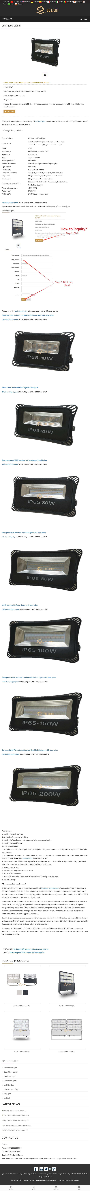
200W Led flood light (21, 1051)
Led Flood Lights (10, 1076)
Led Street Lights (10, 1081)
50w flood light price (10, 537)
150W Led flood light (66, 1006)
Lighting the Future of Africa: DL (15, 1110)
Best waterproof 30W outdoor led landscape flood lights (24, 460)
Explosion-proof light (11, 1089)
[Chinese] (14, 1)
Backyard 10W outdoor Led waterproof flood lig (30, 949)
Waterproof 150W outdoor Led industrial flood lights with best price (29, 677)
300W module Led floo (66, 1051)
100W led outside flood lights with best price (20, 605)
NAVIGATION (7, 19)
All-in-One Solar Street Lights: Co (15, 1130)
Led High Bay (9, 1085)
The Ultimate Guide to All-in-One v (16, 1115)
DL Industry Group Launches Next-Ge (17, 1125)
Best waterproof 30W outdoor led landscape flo (26, 953)
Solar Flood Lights (10, 1072)
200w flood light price (10, 754)
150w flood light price (10, 682)
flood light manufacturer (50, 888)
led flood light (40, 121)
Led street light (21, 311)
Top (78, 1189)
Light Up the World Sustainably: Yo (16, 1120)
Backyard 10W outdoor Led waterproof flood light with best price (28, 315)
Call (33, 1189)
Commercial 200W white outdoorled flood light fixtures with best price (30, 750)
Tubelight (7, 1094)
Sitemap (76, 1180)
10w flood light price (10, 319)
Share (11, 1189)
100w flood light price (10, 609)
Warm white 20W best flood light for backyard (20, 388)
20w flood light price (10, 202)
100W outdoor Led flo (22, 1006)
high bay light (27, 858)
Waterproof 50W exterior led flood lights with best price (24, 533)
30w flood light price (10, 464)
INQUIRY (10, 111)
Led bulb (7, 1098)
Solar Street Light (10, 1068)
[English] (25, 1)
